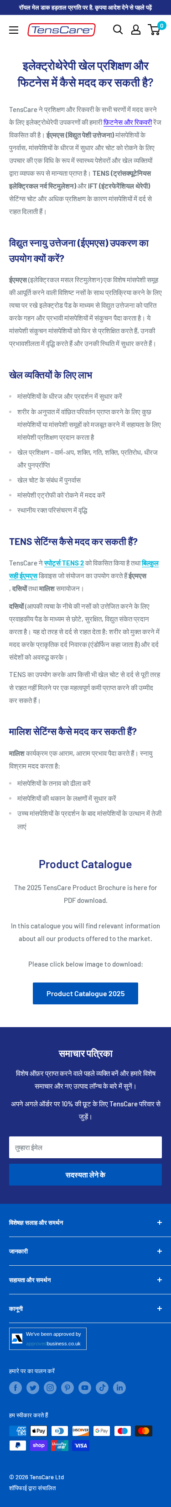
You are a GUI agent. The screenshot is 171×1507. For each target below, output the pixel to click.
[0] (154, 29)
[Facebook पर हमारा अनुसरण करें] (15, 1387)
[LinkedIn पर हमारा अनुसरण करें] (119, 1387)
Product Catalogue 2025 (85, 993)
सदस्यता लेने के (85, 1174)
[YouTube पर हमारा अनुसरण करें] (84, 1387)
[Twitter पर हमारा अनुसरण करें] (32, 1387)
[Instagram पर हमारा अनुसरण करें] (50, 1387)
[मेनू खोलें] (13, 30)
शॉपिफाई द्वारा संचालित (32, 1488)
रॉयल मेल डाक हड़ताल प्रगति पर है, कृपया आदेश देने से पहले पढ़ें (85, 7)
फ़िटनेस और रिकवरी (128, 122)
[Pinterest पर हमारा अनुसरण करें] (67, 1387)
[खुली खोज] (118, 30)
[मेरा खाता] (135, 30)
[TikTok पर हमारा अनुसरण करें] (102, 1387)
